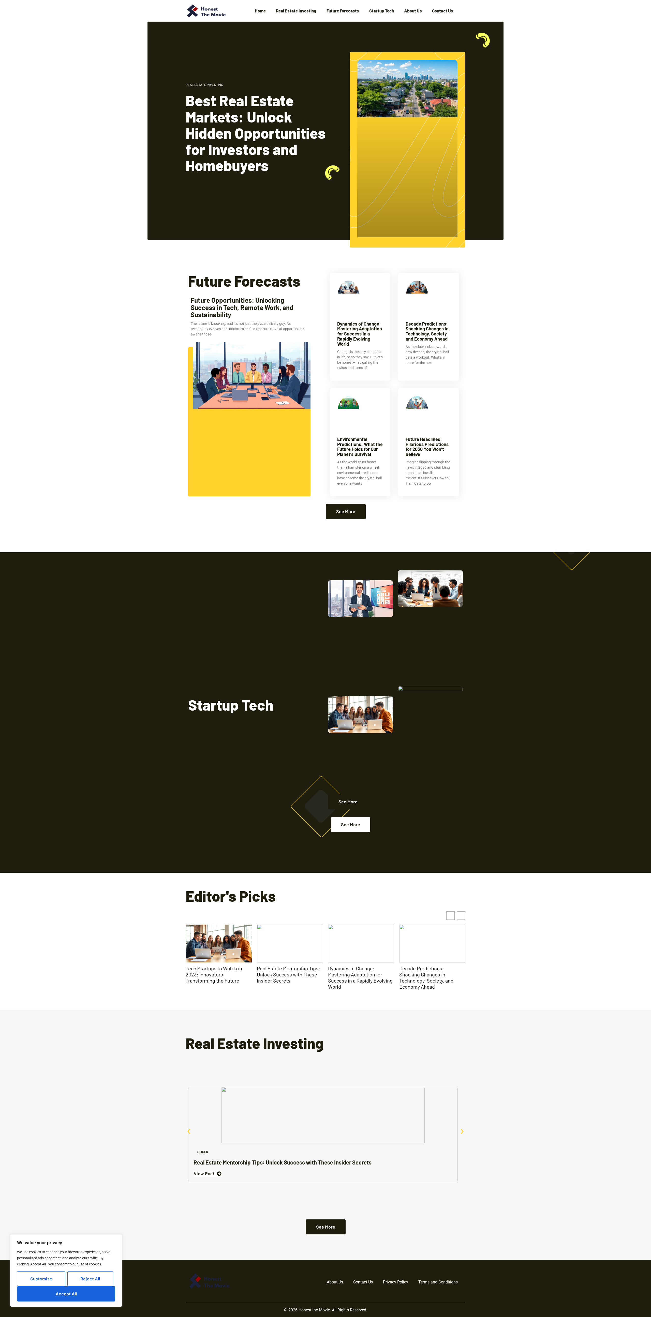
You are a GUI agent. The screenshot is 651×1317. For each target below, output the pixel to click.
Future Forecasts (343, 10)
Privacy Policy (395, 1282)
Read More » (194, 176)
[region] (66, 1270)
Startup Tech (381, 10)
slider (202, 1152)
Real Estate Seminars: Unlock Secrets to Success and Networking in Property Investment (432, 977)
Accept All (66, 1293)
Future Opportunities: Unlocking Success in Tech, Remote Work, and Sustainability (242, 307)
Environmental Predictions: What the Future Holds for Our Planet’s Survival (360, 446)
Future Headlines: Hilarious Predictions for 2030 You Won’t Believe (427, 446)
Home (260, 10)
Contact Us (442, 10)
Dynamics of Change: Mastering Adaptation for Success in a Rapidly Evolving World (359, 334)
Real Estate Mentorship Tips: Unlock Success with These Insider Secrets (217, 974)
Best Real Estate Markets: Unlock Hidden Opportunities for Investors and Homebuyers (256, 132)
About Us (413, 10)
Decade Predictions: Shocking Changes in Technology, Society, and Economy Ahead (427, 331)
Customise (41, 1278)
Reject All (90, 1278)
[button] (461, 915)
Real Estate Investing (296, 10)
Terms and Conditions (438, 1282)
